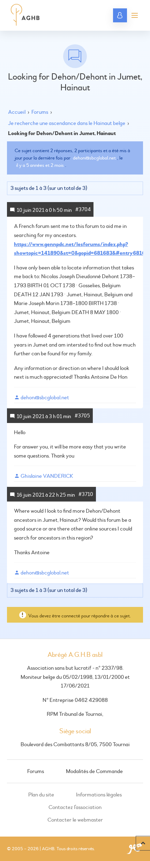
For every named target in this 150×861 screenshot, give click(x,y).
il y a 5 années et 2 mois (40, 165)
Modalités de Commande (94, 771)
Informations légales (99, 794)
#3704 (83, 209)
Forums (39, 112)
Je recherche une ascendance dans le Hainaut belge (66, 123)
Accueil (16, 112)
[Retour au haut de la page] (143, 843)
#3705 (82, 416)
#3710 (85, 494)
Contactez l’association (75, 807)
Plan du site (41, 794)
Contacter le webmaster (75, 819)
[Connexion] (120, 15)
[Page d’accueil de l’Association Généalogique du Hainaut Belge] (25, 15)
